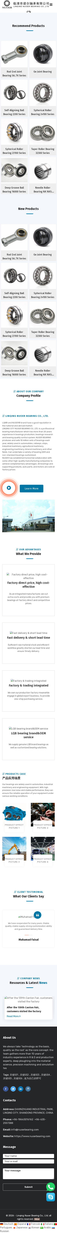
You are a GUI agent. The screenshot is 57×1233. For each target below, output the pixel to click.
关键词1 (14, 1074)
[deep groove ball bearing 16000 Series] (20, 175)
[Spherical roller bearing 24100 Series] (49, 98)
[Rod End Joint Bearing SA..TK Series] (20, 59)
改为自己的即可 (32, 1078)
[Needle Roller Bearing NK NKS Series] (49, 175)
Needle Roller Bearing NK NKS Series (43, 191)
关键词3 (35, 1074)
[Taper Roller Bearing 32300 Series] (49, 137)
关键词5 (7, 1078)
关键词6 (18, 1078)
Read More (13, 1016)
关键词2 (24, 1074)
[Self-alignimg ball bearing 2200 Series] (20, 98)
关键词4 (45, 1074)
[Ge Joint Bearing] (49, 59)
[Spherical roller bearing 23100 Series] (20, 137)
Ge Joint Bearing (43, 71)
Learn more (31, 488)
